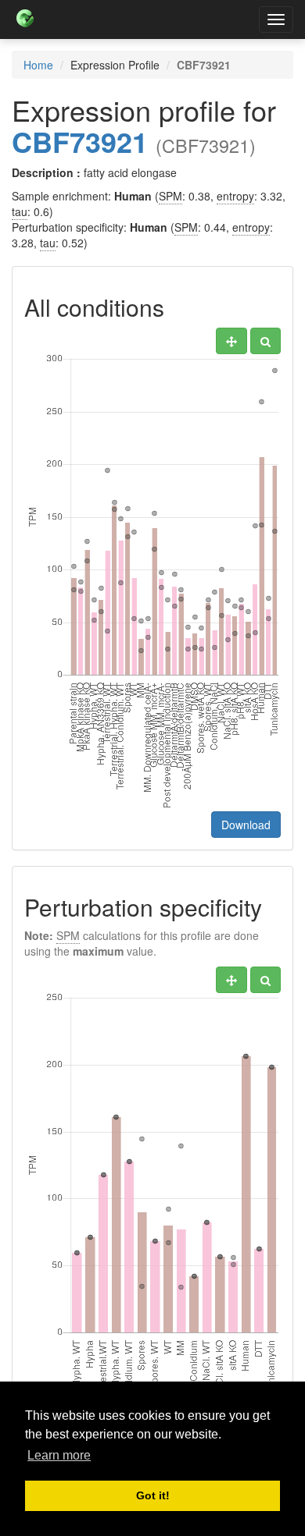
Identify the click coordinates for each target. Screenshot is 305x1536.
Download (246, 824)
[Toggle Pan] (231, 341)
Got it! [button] (153, 1495)
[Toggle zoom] (265, 341)
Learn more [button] (59, 1455)
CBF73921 (80, 141)
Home (38, 65)
